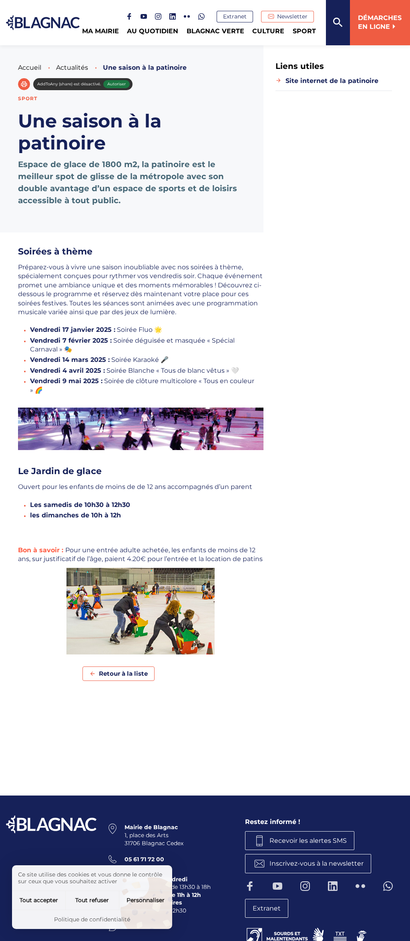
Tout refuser (92, 900)
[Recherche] (338, 22)
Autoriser (116, 84)
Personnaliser (146, 900)
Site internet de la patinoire (331, 81)
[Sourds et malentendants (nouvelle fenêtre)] (307, 934)
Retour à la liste (123, 673)
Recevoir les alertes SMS (308, 840)
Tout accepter (39, 900)
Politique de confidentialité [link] (92, 919)
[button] (24, 84)
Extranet (235, 16)
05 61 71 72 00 (144, 859)
